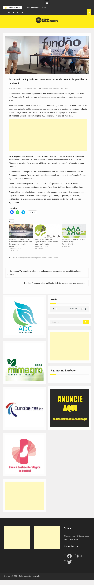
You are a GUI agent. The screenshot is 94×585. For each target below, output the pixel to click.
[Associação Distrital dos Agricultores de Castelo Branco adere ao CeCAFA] (47, 231)
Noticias (56, 88)
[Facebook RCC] (5, 12)
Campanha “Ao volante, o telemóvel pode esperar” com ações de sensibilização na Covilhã (43, 273)
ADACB (14, 258)
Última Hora (64, 88)
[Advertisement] (48, 135)
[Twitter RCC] (13, 12)
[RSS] (17, 12)
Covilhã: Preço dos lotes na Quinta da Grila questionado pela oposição (54, 283)
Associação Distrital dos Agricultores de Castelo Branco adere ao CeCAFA (46, 241)
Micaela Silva (31, 88)
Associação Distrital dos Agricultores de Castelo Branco (38, 258)
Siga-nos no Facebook (63, 370)
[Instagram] (9, 12)
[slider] (62, 309)
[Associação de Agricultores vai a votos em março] (74, 231)
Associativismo (47, 88)
